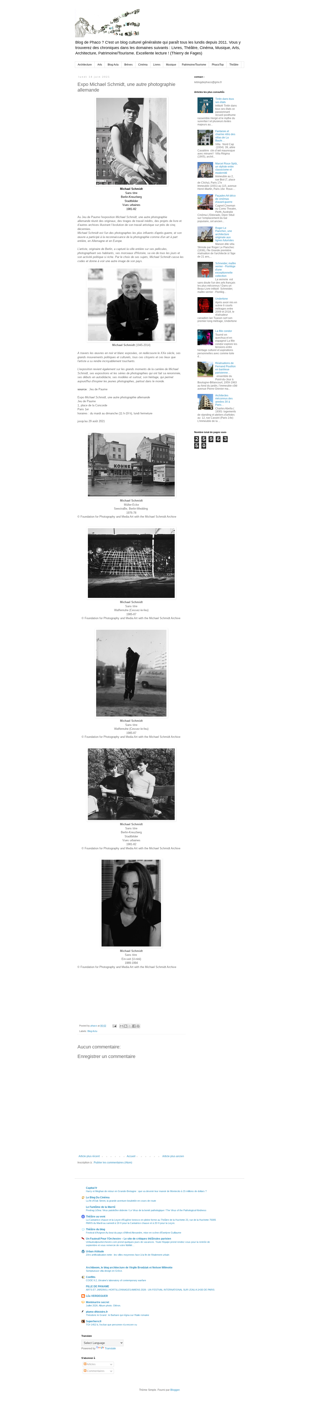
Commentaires (95, 1371)
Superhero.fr (94, 1321)
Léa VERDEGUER (97, 1295)
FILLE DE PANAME (97, 1286)
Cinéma (143, 64)
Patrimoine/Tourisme (194, 64)
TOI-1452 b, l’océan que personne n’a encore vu (111, 1324)
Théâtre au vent (95, 1216)
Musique (171, 64)
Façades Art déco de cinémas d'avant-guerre (225, 198)
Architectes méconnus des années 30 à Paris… (224, 400)
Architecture (85, 64)
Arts (99, 64)
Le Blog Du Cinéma (98, 1197)
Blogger (174, 1389)
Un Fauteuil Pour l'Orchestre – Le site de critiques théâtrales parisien (128, 1238)
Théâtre (233, 64)
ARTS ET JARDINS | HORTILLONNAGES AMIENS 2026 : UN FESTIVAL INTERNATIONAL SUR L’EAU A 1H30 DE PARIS (150, 1289)
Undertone (221, 298)
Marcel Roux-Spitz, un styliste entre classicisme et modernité (226, 168)
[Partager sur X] (130, 1026)
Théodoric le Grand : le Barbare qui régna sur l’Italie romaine (117, 1315)
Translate (110, 1348)
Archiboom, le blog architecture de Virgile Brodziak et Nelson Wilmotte (129, 1267)
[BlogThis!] (125, 1026)
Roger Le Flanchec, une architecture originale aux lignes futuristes (224, 234)
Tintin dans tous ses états (224, 100)
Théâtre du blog (95, 1229)
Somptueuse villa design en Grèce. (104, 1270)
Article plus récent (89, 1156)
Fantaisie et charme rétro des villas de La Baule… (225, 136)
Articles (90, 1364)
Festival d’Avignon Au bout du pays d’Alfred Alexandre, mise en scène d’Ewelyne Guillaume (133, 1232)
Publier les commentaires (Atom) (113, 1162)
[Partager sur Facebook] (134, 1026)
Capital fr (91, 1187)
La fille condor (223, 331)
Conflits (90, 1277)
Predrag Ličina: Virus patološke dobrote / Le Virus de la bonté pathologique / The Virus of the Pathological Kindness (146, 1210)
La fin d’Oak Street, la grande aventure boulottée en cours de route (121, 1200)
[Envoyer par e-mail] (121, 1026)
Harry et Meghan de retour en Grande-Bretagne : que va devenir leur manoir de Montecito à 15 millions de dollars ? (146, 1191)
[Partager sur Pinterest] (138, 1026)
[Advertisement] (216, 470)
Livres (156, 64)
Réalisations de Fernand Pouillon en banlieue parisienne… (225, 368)
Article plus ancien (173, 1156)
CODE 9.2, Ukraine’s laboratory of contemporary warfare (116, 1280)
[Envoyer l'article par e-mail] (114, 1025)
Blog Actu (113, 64)
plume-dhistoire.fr (97, 1311)
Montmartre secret (97, 1302)
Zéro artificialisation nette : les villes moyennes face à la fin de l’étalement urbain (127, 1254)
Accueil (131, 1156)
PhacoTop (218, 64)
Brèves (128, 64)
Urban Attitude (95, 1251)
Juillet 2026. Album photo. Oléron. (103, 1305)
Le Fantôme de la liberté (100, 1207)
